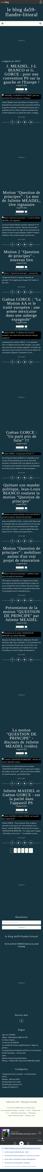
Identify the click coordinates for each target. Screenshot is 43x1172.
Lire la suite (21, 117)
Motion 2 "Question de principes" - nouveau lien (21, 256)
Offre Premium (32, 1113)
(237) (10, 1087)
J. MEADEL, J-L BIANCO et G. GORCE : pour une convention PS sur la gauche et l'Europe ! (21, 74)
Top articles (22, 1110)
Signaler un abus (36, 1110)
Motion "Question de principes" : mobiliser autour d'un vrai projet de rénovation (21, 554)
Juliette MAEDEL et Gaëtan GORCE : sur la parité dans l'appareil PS (21, 797)
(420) (11, 1079)
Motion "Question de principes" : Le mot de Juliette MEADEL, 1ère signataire (21, 198)
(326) (11, 1082)
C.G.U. (7, 1113)
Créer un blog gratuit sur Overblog (9, 1110)
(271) (12, 1084)
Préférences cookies (30, 1115)
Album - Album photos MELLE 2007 (15, 1037)
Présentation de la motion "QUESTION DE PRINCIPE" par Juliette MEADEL (21, 613)
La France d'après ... (9, 1040)
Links (4, 1055)
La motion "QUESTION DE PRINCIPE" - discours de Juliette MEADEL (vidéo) (21, 738)
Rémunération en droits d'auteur (18, 1113)
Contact (28, 1110)
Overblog (33, 1102)
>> (31, 850)
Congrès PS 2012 (21, 85)
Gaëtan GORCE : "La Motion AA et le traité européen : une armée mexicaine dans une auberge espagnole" (21, 309)
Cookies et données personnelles (15, 1115)
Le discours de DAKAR (10, 1042)
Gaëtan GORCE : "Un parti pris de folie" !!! (21, 436)
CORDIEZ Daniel (22, 944)
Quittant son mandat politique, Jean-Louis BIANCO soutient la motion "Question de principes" (21, 493)
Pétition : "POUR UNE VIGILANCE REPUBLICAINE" (21, 1061)
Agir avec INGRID (8, 1035)
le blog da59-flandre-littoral (21, 12)
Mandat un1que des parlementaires (14, 1058)
